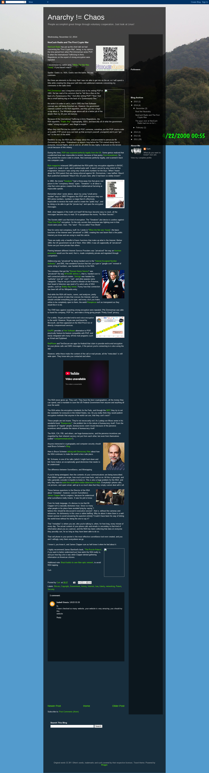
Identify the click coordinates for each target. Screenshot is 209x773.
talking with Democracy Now (79, 452)
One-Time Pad (54, 222)
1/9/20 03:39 (75, 602)
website (60, 614)
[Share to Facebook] (87, 582)
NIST (108, 410)
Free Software (69, 331)
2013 (136, 132)
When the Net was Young (99, 230)
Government (75, 586)
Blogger (104, 765)
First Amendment (110, 155)
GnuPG (51, 331)
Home (86, 706)
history (84, 586)
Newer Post (54, 706)
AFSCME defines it (72, 274)
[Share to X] (84, 582)
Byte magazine (54, 165)
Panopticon (91, 302)
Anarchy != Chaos (76, 17)
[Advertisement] (86, 683)
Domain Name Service (79, 271)
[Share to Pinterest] (90, 582)
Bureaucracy (66, 423)
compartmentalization (63, 439)
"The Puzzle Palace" (93, 550)
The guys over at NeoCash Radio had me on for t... (146, 122)
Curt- (148, 149)
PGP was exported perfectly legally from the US (81, 153)
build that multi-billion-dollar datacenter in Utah (81, 482)
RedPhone (52, 343)
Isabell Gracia (63, 602)
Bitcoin (57, 586)
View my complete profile (141, 158)
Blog (68, 446)
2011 (136, 139)
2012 (136, 136)
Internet (91, 586)
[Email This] (79, 582)
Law (96, 586)
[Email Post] (74, 582)
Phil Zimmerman (54, 91)
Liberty (102, 586)
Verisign (77, 276)
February (140, 127)
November (140, 108)
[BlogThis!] (82, 582)
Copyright (65, 586)
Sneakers (68, 181)
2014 (136, 105)
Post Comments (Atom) (69, 712)
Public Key (65, 122)
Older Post (118, 706)
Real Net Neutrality (143, 111)
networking (110, 586)
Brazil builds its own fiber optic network (77, 562)
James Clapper (54, 495)
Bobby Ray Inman (69, 287)
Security (51, 589)
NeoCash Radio (54, 47)
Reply (59, 617)
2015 (136, 102)
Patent (118, 586)
